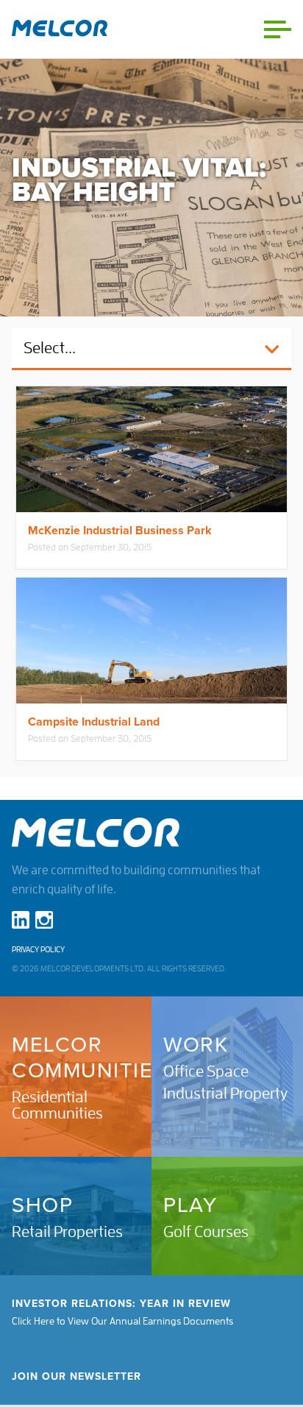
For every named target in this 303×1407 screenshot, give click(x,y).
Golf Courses (206, 1232)
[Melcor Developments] (59, 29)
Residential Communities (57, 1105)
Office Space (206, 1071)
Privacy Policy (38, 950)
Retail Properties (67, 1232)
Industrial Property (225, 1093)
